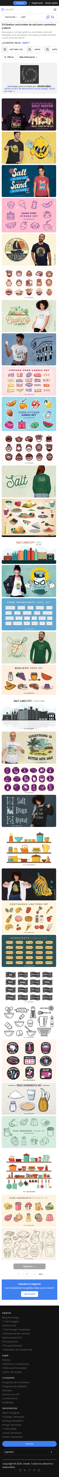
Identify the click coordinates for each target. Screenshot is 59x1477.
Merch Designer (10, 1412)
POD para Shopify (12, 1345)
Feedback (7, 1402)
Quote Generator (12, 1433)
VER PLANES (29, 1294)
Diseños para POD (12, 1337)
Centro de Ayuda (11, 1372)
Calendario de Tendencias (17, 1349)
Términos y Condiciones (15, 1364)
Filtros (10, 57)
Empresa (7, 1390)
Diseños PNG (9, 1325)
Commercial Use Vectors (16, 1333)
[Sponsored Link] (29, 74)
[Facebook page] (25, 1470)
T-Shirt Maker (9, 1429)
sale (25, 42)
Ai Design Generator (13, 1416)
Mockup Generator (12, 1420)
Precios (6, 1360)
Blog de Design (10, 1317)
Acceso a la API (10, 1394)
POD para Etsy (10, 1341)
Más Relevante (27, 57)
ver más (8, 91)
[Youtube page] (34, 1470)
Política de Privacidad (14, 1368)
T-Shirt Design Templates (16, 1329)
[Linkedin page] (39, 1470)
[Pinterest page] (29, 1470)
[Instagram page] (20, 1470)
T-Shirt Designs (10, 1321)
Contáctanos (9, 1398)
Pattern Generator (12, 1437)
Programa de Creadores (16, 1382)
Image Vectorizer (11, 1424)
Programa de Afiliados (14, 1386)
